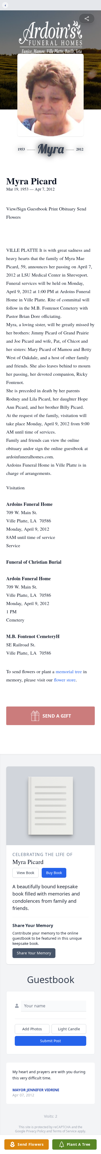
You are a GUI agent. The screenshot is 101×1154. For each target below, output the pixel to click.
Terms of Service (65, 1131)
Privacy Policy (36, 1131)
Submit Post (50, 1040)
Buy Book (54, 872)
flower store (65, 680)
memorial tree (69, 671)
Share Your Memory (34, 953)
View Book (25, 872)
